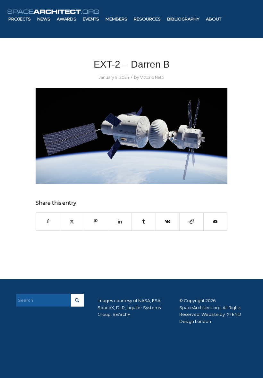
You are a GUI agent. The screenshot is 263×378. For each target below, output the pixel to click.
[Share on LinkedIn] (120, 221)
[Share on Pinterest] (96, 221)
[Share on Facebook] (48, 221)
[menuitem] (19, 19)
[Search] (125, 57)
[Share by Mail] (215, 221)
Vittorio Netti (152, 77)
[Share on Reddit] (191, 221)
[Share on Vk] (168, 221)
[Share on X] (72, 221)
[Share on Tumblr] (144, 221)
